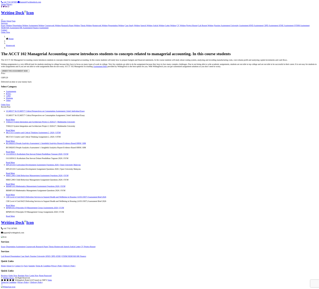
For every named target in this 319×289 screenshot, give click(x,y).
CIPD (8, 96)
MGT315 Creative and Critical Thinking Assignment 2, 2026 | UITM (33, 133)
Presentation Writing (116, 25)
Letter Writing (170, 25)
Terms (3, 4)
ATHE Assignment (286, 25)
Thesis (51, 247)
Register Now (23, 276)
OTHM (64, 256)
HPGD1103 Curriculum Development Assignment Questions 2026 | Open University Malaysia (43, 165)
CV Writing (181, 25)
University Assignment (240, 25)
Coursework (31, 247)
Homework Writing (100, 25)
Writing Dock (8, 278)
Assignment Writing (36, 25)
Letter (78, 247)
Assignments (11, 91)
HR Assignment (26, 28)
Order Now (5, 32)
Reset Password (45, 276)
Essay (3, 247)
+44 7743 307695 (10, 2)
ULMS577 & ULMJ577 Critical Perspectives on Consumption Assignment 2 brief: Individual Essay (45, 111)
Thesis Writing (86, 25)
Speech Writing (146, 25)
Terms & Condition (43, 266)
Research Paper (42, 247)
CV (82, 247)
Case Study (25, 256)
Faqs (13, 21)
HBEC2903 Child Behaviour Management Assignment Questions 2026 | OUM (37, 175)
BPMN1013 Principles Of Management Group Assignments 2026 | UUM (35, 208)
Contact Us (18, 266)
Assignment (21, 247)
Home (3, 21)
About (8, 21)
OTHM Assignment (302, 25)
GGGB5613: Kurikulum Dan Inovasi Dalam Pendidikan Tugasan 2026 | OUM (37, 154)
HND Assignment (256, 25)
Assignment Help (100, 66)
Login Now (34, 276)
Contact (4, 30)
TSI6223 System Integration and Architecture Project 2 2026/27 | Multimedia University (40, 122)
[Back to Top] (2, 285)
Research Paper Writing (70, 25)
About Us (10, 266)
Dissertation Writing (20, 25)
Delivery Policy (69, 266)
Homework (10, 45)
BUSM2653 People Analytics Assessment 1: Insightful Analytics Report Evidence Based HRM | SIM (46, 143)
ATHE (58, 256)
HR (78, 256)
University (41, 256)
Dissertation (11, 247)
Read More (10, 120)
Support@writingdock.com (30, 2)
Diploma (9, 98)
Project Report (192, 25)
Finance (83, 256)
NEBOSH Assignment (10, 28)
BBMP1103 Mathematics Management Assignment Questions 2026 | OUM (35, 186)
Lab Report (5, 256)
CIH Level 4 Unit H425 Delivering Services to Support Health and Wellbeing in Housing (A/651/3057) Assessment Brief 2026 (56, 197)
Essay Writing (6, 25)
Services (4, 23)
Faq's (26, 266)
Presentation (15, 256)
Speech (67, 247)
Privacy (9, 4)
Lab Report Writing (205, 25)
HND (48, 256)
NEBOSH (72, 256)
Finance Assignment (40, 28)
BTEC (8, 94)
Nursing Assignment (222, 25)
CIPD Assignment (271, 25)
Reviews (4, 276)
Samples (31, 266)
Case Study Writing (132, 25)
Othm (8, 100)
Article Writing (159, 25)
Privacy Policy (57, 266)
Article (73, 247)
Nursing (33, 256)
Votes (49, 280)
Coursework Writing (53, 25)
